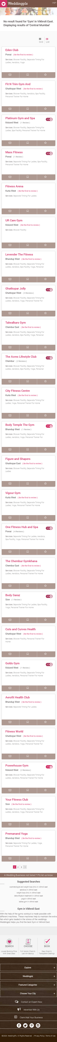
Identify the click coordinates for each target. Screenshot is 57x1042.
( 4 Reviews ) (18, 531)
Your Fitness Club (16, 799)
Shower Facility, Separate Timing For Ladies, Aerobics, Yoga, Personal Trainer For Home (24, 300)
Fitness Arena (14, 186)
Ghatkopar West (13, 88)
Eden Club (11, 50)
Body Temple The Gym (19, 425)
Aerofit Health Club (17, 697)
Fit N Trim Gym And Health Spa (17, 86)
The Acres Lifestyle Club (21, 357)
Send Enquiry (10, 75)
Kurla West (10, 190)
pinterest (31, 1025)
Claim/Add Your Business (31, 1017)
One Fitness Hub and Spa (21, 527)
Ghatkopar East (13, 463)
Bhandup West (12, 258)
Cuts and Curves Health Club (20, 631)
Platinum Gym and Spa (20, 118)
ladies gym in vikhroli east (28, 901)
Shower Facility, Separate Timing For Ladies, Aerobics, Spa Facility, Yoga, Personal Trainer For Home (24, 267)
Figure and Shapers (17, 459)
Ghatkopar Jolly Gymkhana (15, 290)
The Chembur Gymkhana (21, 561)
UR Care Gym (13, 220)
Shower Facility (19, 229)
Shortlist (46, 75)
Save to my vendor (28, 75)
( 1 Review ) (25, 122)
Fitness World (14, 731)
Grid (41, 41)
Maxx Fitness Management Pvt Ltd (18, 154)
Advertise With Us (32, 1009)
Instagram (38, 1025)
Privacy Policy (39, 1036)
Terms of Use (50, 1036)
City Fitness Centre (17, 391)
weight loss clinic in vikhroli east (28, 893)
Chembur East (12, 327)
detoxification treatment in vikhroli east (28, 896)
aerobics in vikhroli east (28, 890)
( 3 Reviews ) (28, 293)
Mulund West (11, 122)
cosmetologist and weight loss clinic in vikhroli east (29, 887)
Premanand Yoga (16, 833)
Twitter (25, 1025)
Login (54, 2)
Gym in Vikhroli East (28, 908)
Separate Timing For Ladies (25, 195)
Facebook (19, 1025)
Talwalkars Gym (15, 322)
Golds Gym (12, 663)
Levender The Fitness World (19, 256)
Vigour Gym (12, 493)
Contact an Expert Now (31, 1001)
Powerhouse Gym (16, 765)
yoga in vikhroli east (28, 899)
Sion (7, 599)
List (47, 41)
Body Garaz (12, 595)
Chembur (9, 360)
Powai (8, 54)
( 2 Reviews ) (21, 361)
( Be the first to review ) (23, 54)
